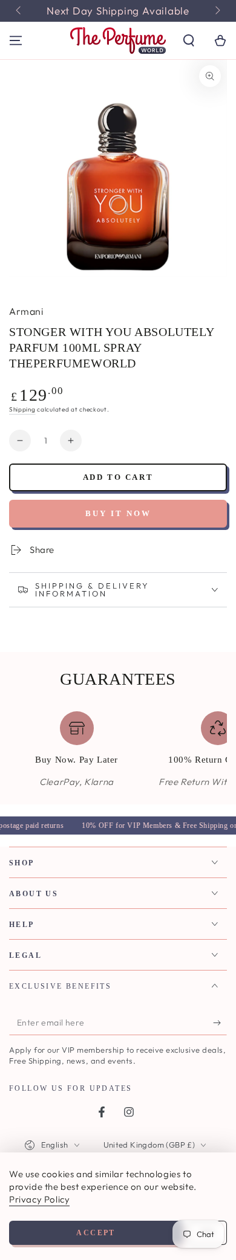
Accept (95, 1233)
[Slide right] (216, 11)
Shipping (22, 409)
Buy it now (118, 513)
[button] (189, 40)
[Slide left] (19, 11)
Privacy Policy (39, 1199)
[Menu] (15, 40)
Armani (26, 311)
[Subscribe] (220, 1023)
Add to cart (118, 477)
